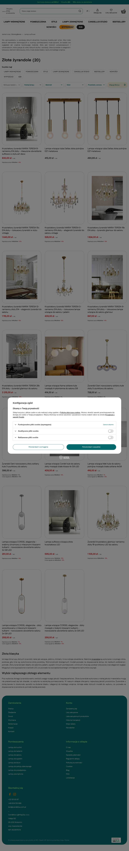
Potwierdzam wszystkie (91, 447)
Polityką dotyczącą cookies (70, 412)
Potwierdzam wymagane (38, 447)
